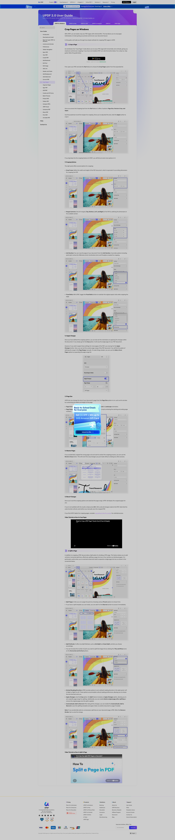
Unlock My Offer (87, 432)
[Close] (87, 438)
